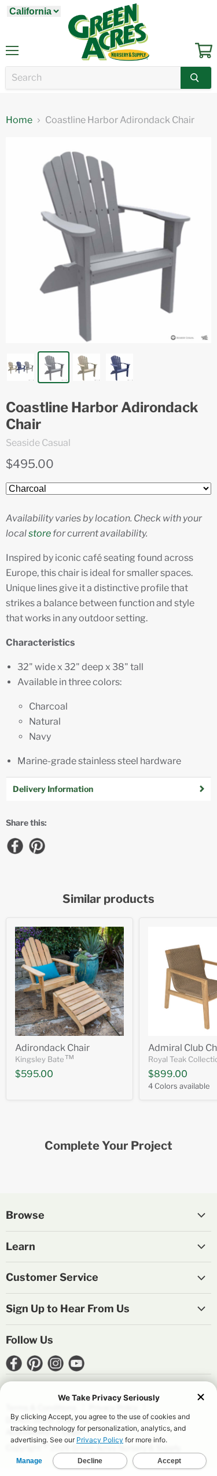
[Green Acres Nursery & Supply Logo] (109, 32)
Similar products (108, 899)
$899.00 (167, 1073)
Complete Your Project (108, 1146)
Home (19, 120)
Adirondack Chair (52, 1047)
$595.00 (34, 1073)
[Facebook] (14, 845)
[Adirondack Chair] (69, 981)
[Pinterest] (36, 845)
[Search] (196, 78)
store (39, 533)
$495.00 (30, 464)
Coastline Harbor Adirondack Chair (102, 416)
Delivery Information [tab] (53, 789)
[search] (93, 78)
